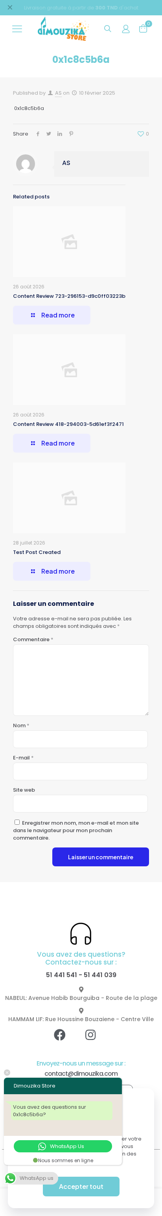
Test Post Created (37, 552)
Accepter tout (81, 1186)
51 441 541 (61, 974)
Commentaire (33, 639)
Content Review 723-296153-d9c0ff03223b (69, 296)
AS (58, 93)
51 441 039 (100, 974)
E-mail (23, 757)
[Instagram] (96, 1041)
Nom (21, 725)
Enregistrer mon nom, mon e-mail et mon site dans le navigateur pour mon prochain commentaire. (76, 830)
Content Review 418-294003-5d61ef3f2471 (68, 424)
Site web (24, 790)
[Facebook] (65, 1041)
